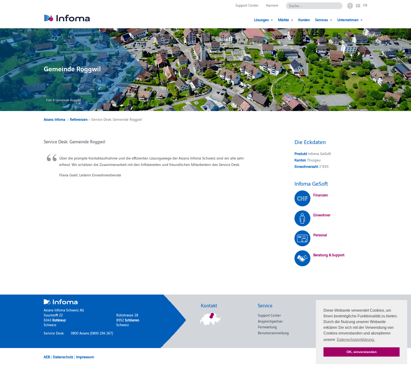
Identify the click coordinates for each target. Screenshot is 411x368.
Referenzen (79, 119)
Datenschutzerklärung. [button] (356, 340)
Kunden (304, 19)
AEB (47, 356)
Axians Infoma (54, 119)
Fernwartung (267, 326)
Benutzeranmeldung (273, 332)
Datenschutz (63, 356)
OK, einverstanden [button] (362, 352)
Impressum (85, 356)
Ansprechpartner (270, 321)
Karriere (272, 5)
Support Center (247, 5)
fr (365, 5)
